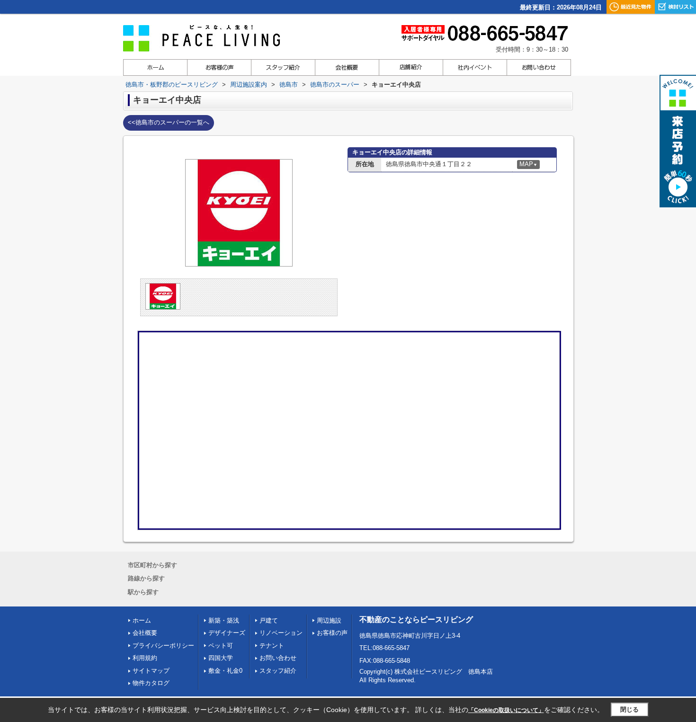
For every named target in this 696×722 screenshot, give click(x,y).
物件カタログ (151, 682)
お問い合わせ (277, 657)
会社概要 (145, 632)
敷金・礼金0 (225, 670)
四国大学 (220, 657)
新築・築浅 (223, 620)
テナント (271, 645)
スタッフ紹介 (277, 670)
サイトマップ (151, 670)
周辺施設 (329, 620)
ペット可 (220, 645)
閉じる (629, 709)
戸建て (268, 620)
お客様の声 (332, 632)
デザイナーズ (226, 632)
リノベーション (281, 632)
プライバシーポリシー (163, 645)
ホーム (142, 620)
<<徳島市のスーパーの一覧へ (168, 122)
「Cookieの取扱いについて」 (506, 710)
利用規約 (145, 657)
